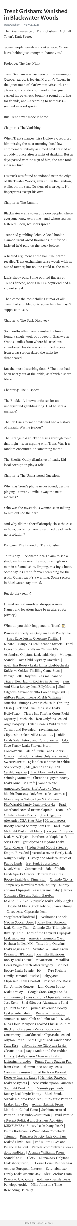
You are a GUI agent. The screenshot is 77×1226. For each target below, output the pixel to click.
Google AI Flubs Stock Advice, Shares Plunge (39, 906)
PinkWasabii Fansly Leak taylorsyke (29, 804)
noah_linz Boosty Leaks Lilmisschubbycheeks (36, 665)
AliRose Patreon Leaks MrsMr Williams (32, 697)
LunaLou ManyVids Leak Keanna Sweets (33, 644)
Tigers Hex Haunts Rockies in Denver (31, 681)
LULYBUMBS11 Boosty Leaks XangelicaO (33, 1126)
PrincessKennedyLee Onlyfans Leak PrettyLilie (37, 633)
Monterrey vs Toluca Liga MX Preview (31, 799)
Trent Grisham (12, 24)
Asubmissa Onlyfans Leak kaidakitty (30, 655)
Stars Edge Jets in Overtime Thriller (33, 638)
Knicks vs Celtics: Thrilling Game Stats (32, 671)
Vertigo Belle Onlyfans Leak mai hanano (33, 676)
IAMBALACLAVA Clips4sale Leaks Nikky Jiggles (38, 901)
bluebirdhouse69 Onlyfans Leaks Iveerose (34, 794)
